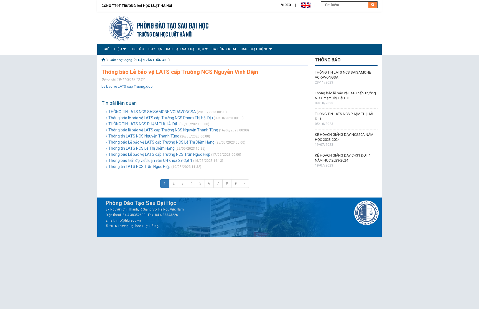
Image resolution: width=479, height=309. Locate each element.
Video (286, 5)
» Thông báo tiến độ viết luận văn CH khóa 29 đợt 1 (149, 160)
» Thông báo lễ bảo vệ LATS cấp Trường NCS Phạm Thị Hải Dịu (159, 118)
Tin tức (137, 49)
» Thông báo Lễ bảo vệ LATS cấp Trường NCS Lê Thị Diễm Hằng (160, 142)
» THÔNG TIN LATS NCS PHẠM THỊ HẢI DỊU (142, 124)
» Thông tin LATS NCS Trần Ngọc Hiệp (138, 166)
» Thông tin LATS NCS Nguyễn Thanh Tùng (142, 136)
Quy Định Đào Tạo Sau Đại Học (176, 49)
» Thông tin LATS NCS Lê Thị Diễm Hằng (140, 148)
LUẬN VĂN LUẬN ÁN (151, 60)
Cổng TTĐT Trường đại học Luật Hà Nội (136, 6)
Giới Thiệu (113, 49)
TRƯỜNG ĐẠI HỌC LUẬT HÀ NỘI (164, 34)
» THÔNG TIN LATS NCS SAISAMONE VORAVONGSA (151, 112)
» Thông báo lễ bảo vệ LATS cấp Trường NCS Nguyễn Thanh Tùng (162, 130)
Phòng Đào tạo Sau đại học (173, 25)
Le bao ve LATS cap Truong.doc (126, 86)
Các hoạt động (255, 49)
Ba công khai (224, 49)
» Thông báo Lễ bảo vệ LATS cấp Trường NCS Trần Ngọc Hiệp (158, 154)
